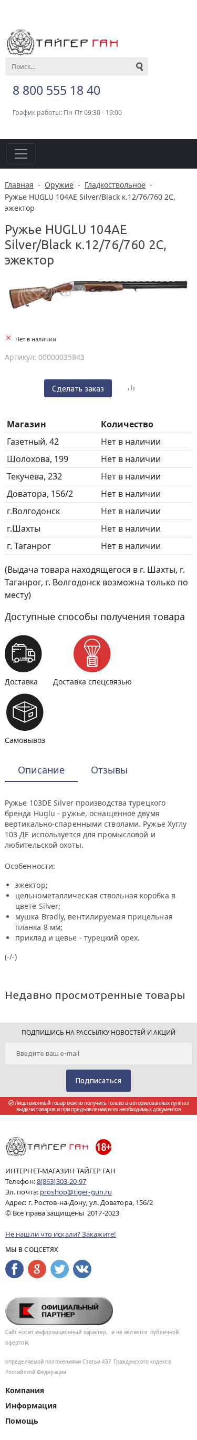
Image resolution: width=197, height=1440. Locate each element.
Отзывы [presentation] (109, 769)
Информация (31, 1405)
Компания (24, 1390)
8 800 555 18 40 (56, 90)
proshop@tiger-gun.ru (76, 1192)
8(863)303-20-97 (62, 1181)
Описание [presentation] (41, 769)
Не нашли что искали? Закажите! (60, 1234)
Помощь (21, 1421)
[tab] (41, 770)
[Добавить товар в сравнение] (131, 388)
